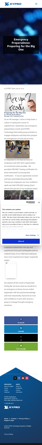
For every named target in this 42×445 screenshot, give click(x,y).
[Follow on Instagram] (26, 378)
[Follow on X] (15, 378)
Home (6, 418)
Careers (18, 390)
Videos (6, 390)
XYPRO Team (10, 88)
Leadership (19, 388)
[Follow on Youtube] (23, 378)
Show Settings (31, 235)
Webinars (7, 392)
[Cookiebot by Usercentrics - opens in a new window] (26, 202)
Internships (19, 392)
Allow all (21, 241)
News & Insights (8, 386)
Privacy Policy (24, 418)
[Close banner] (39, 202)
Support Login (9, 420)
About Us (18, 386)
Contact (13, 418)
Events (6, 388)
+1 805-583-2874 (8, 403)
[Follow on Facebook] (19, 378)
